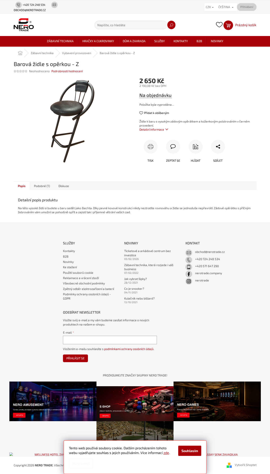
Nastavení (81, 463)
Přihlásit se (75, 358)
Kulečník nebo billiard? (139, 298)
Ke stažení (70, 267)
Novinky (68, 262)
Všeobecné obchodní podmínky (84, 283)
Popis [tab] (21, 186)
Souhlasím (189, 451)
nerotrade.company (208, 273)
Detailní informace (151, 129)
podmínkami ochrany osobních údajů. (129, 349)
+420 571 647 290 (207, 266)
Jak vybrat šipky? (135, 279)
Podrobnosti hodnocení (67, 71)
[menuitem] (60, 41)
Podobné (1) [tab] (42, 186)
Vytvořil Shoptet (246, 465)
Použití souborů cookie (78, 272)
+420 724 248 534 (207, 259)
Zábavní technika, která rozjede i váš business (148, 267)
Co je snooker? (134, 288)
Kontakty (69, 251)
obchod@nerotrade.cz (210, 252)
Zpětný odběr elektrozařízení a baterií (88, 289)
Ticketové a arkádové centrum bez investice (147, 253)
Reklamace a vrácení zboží (81, 278)
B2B (66, 256)
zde (166, 453)
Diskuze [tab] (63, 186)
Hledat (171, 25)
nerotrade (202, 280)
